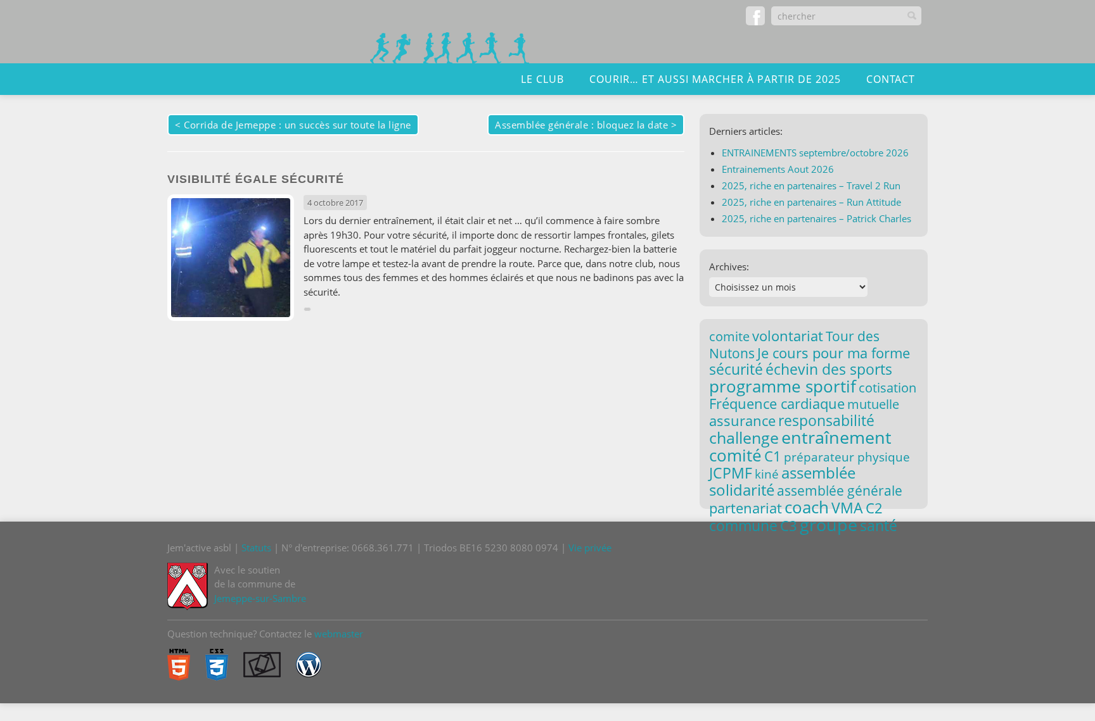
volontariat (787, 336)
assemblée (818, 473)
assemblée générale (839, 490)
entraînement (836, 437)
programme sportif (782, 386)
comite (729, 336)
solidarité (741, 489)
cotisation (887, 387)
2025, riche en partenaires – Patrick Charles (816, 218)
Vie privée (590, 547)
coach (806, 507)
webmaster (338, 633)
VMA (847, 508)
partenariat (745, 507)
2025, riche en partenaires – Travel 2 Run (811, 185)
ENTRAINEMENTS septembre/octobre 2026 (815, 152)
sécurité (736, 369)
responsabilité (826, 420)
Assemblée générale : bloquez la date (581, 124)
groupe (828, 524)
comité (735, 455)
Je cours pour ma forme (833, 352)
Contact (890, 79)
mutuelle (873, 404)
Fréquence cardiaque (777, 403)
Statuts (256, 547)
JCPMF (730, 473)
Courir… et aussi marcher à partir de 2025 (715, 79)
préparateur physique (847, 457)
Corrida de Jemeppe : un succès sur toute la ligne (297, 124)
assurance (742, 420)
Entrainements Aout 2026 (778, 169)
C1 (772, 455)
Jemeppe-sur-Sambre (260, 598)
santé (878, 525)
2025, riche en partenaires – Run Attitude (811, 202)
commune (743, 525)
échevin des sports (828, 369)
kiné (767, 474)
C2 (874, 507)
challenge (744, 437)
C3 (788, 526)
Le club (542, 79)
